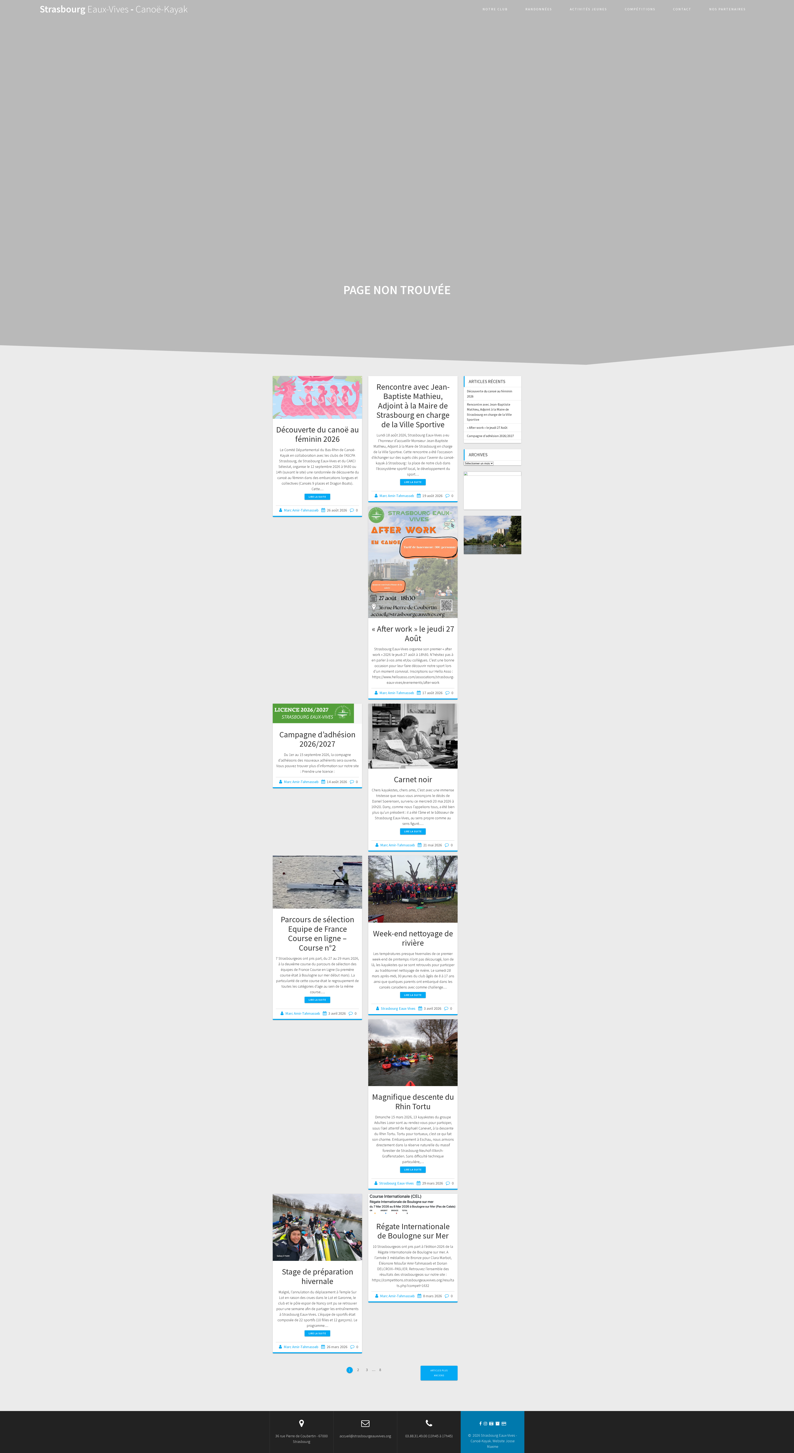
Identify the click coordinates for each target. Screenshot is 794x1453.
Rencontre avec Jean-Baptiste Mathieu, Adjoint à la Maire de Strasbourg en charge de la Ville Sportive (413, 406)
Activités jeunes (588, 9)
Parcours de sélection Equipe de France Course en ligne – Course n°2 (317, 933)
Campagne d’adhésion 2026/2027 (317, 739)
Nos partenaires (727, 9)
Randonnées (538, 9)
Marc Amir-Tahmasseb (301, 510)
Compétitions (640, 9)
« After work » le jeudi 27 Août (413, 633)
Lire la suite (317, 496)
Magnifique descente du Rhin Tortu (413, 1102)
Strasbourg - (114, 9)
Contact (682, 9)
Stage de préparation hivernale (317, 1276)
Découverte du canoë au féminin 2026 (317, 434)
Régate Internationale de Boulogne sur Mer (413, 1231)
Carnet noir (413, 779)
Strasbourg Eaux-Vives (398, 1008)
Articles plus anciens (439, 1373)
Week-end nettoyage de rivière (413, 938)
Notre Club (495, 9)
